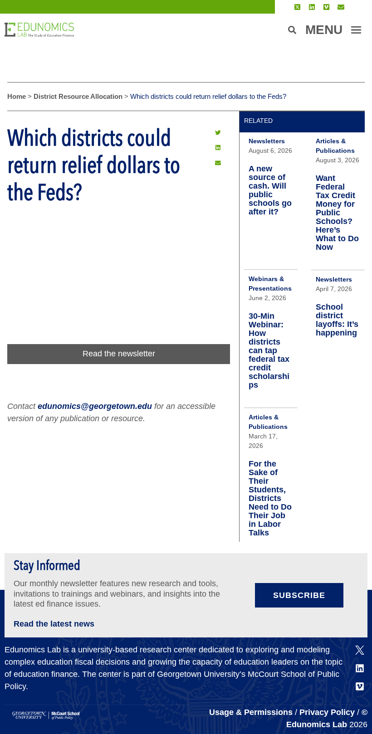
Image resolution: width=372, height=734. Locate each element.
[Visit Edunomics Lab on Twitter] (297, 7)
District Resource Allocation (78, 96)
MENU (324, 30)
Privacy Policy (327, 712)
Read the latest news (54, 623)
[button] (217, 132)
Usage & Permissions (252, 712)
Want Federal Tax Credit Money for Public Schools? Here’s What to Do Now (337, 213)
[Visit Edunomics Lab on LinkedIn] (312, 7)
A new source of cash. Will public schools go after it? (270, 190)
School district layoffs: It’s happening (337, 319)
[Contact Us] (341, 7)
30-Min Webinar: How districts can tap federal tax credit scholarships (269, 350)
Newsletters (267, 141)
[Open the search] (292, 30)
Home (16, 96)
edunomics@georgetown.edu (95, 406)
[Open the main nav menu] (356, 30)
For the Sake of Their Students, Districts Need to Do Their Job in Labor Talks (270, 498)
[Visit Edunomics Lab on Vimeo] (326, 7)
